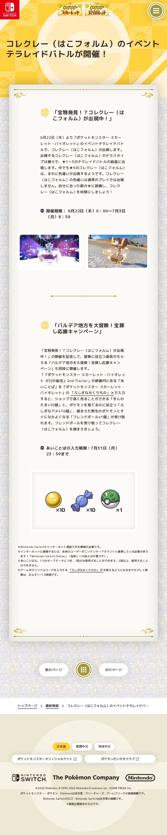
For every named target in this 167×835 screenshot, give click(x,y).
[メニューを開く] (156, 10)
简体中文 (104, 746)
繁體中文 (82, 746)
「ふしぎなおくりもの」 (90, 392)
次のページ (113, 670)
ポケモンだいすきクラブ (118, 759)
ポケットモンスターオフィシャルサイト (45, 759)
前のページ (53, 670)
